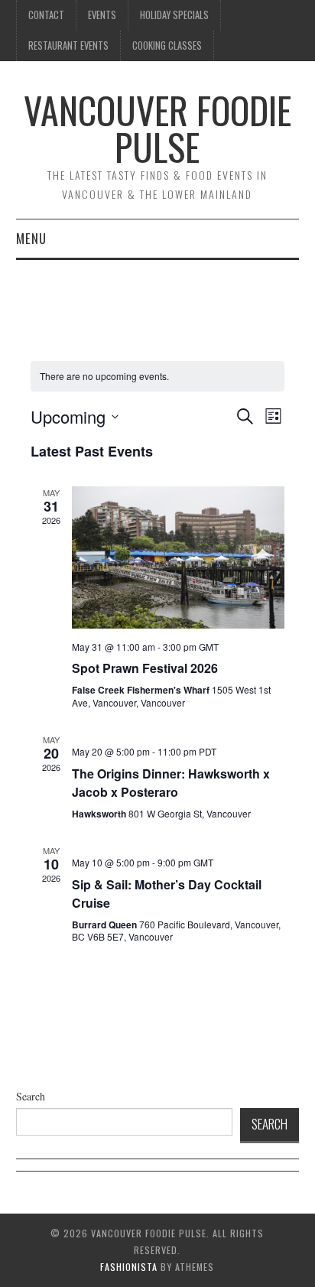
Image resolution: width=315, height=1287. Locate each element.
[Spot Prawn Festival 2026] (178, 557)
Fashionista (129, 1266)
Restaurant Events (68, 45)
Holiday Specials (174, 15)
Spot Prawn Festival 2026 (145, 668)
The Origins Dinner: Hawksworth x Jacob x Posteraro (171, 783)
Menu (31, 238)
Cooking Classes (167, 45)
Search (30, 1096)
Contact (46, 15)
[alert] (104, 376)
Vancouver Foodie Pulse (157, 128)
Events (102, 15)
